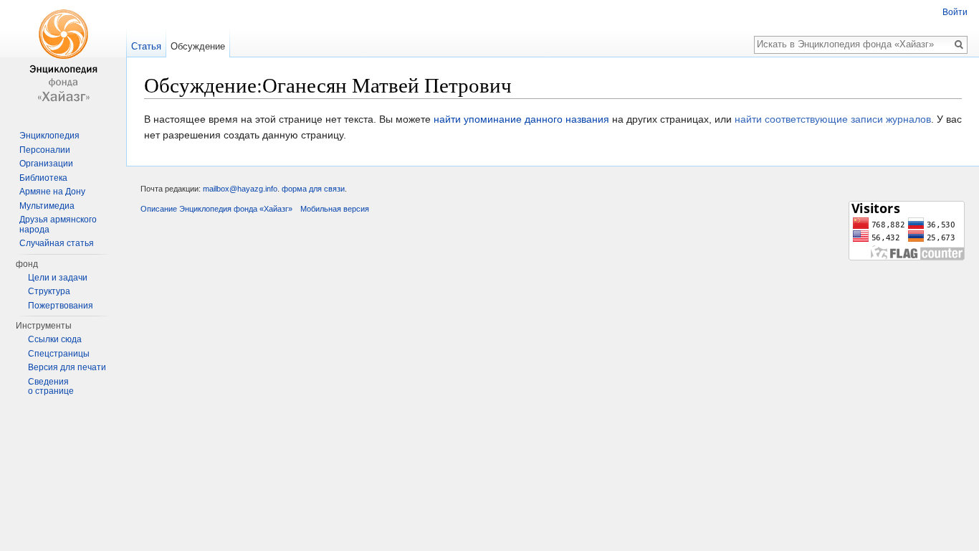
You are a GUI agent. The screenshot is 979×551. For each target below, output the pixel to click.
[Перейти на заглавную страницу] (63, 57)
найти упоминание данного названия (521, 119)
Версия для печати (67, 367)
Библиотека (43, 178)
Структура (49, 291)
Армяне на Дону (52, 192)
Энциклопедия (49, 136)
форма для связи (313, 188)
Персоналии (44, 150)
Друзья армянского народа (58, 225)
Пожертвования (60, 306)
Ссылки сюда (55, 339)
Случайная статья (56, 243)
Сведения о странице (51, 387)
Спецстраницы (59, 354)
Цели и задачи (57, 278)
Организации (46, 164)
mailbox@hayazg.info (240, 188)
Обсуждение (198, 46)
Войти (955, 12)
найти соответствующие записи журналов (833, 119)
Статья (146, 46)
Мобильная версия (334, 208)
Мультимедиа (47, 206)
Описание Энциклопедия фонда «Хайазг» (216, 208)
